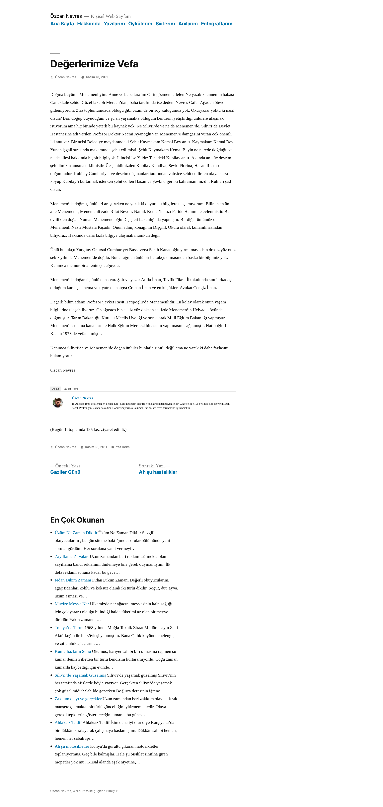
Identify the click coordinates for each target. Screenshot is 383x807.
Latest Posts (71, 388)
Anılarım (188, 24)
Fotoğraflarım (217, 24)
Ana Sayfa (62, 24)
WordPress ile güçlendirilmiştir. (95, 791)
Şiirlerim (165, 24)
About (55, 388)
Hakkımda (88, 24)
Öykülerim (140, 24)
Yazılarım (114, 24)
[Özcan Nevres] (61, 403)
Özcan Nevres (66, 16)
